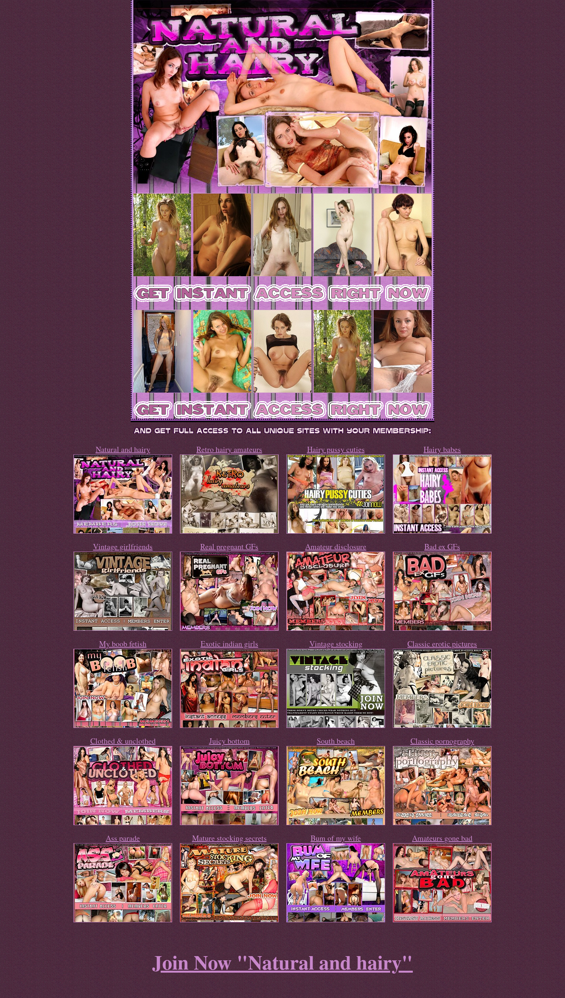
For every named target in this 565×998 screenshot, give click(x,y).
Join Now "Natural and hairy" (282, 961)
